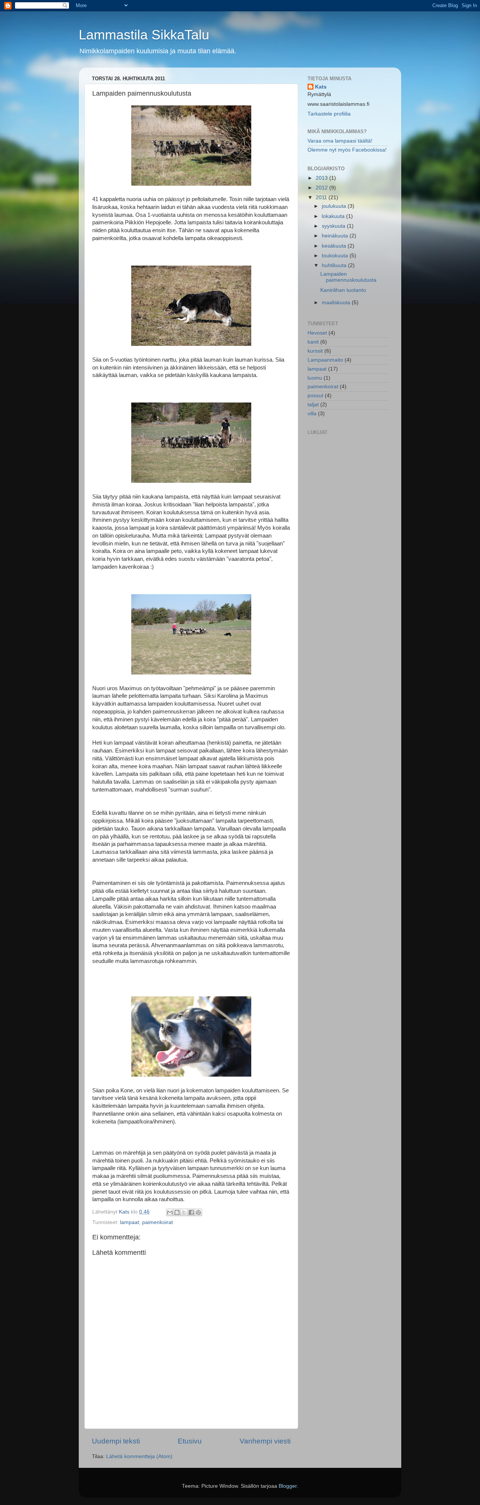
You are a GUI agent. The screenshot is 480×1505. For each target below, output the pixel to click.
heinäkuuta (336, 236)
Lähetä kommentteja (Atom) (139, 1456)
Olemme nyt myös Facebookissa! (347, 150)
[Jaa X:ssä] (184, 1212)
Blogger (288, 1486)
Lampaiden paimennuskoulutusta (348, 277)
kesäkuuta (335, 246)
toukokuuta (336, 255)
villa (312, 413)
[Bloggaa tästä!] (177, 1212)
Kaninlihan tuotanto (343, 290)
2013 (322, 178)
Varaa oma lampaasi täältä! (340, 141)
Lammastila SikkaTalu (144, 34)
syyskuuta (334, 226)
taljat (313, 404)
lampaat (129, 1222)
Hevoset (317, 333)
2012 (322, 188)
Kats (321, 87)
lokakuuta (334, 216)
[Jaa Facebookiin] (191, 1212)
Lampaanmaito (325, 360)
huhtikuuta (335, 265)
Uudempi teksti (116, 1441)
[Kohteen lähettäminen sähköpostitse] (170, 1212)
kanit (313, 342)
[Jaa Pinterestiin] (198, 1212)
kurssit (315, 351)
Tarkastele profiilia (329, 114)
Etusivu (190, 1441)
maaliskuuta (337, 302)
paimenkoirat (157, 1222)
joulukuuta (335, 206)
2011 (322, 197)
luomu (315, 378)
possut (315, 395)
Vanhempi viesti (265, 1441)
